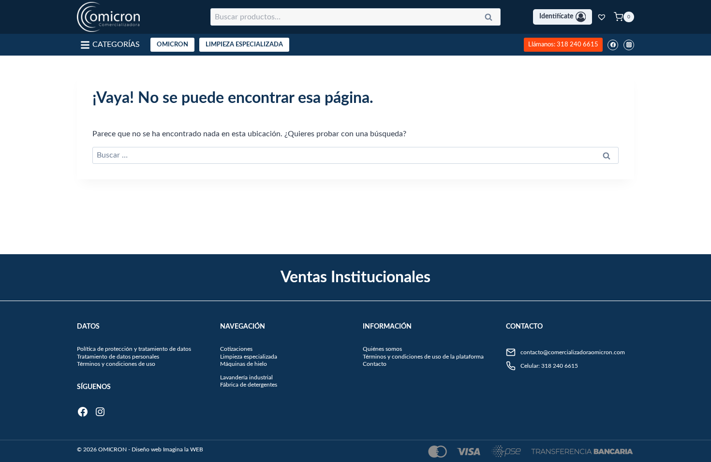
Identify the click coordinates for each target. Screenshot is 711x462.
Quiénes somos (382, 349)
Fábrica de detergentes (248, 385)
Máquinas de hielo (243, 364)
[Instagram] (628, 45)
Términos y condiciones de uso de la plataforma (423, 357)
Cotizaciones (236, 349)
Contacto (374, 364)
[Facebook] (612, 45)
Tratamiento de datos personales (118, 357)
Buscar (491, 18)
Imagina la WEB (183, 449)
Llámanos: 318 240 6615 (563, 44)
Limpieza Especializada (244, 45)
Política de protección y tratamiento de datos (134, 349)
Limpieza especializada (248, 357)
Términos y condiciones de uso (116, 364)
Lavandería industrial (246, 377)
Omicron (172, 45)
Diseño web (147, 449)
